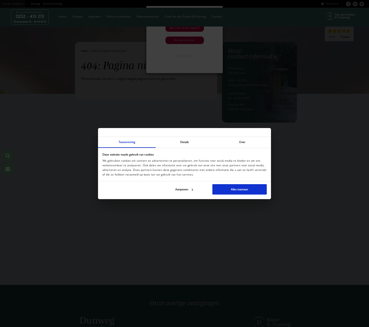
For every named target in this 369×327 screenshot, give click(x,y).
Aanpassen (181, 189)
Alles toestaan (239, 189)
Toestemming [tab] (127, 142)
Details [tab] (184, 142)
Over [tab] (242, 142)
